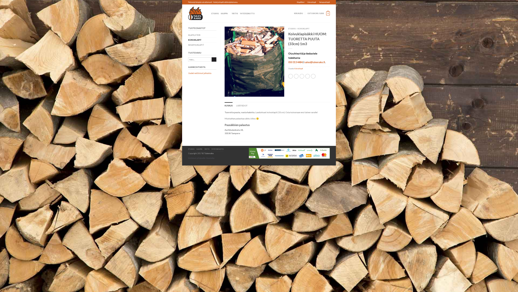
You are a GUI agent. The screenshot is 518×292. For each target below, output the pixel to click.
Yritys (235, 13)
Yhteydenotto (247, 13)
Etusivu (215, 13)
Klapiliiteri (300, 2)
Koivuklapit (312, 2)
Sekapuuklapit (324, 2)
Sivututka (210, 158)
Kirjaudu (298, 13)
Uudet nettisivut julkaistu (199, 73)
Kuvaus (229, 105)
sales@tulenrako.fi (314, 62)
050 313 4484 (295, 62)
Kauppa (224, 13)
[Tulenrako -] (197, 13)
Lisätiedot (242, 105)
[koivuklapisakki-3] (254, 61)
